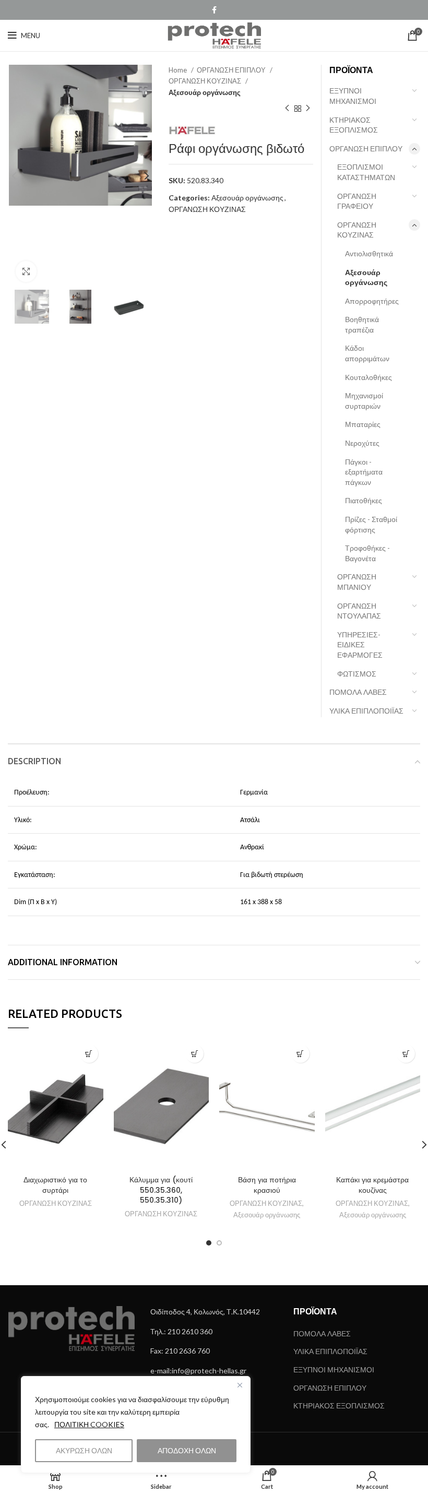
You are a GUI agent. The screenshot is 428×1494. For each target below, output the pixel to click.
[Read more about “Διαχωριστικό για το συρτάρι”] (89, 1054)
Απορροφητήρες (372, 301)
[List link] (213, 1312)
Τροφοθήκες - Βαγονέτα (367, 553)
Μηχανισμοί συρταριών (364, 400)
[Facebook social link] (214, 10)
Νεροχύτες (362, 442)
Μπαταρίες (363, 424)
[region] (136, 1424)
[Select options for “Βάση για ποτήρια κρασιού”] (300, 1054)
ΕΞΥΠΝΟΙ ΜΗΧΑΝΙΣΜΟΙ (352, 95)
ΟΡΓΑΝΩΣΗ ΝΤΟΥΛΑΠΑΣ (359, 611)
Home (178, 70)
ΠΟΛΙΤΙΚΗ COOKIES (89, 1424)
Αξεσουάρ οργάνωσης (205, 92)
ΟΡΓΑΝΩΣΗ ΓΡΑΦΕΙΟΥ (356, 201)
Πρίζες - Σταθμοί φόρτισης (371, 524)
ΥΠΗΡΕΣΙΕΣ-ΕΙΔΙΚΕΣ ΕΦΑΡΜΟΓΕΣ (360, 644)
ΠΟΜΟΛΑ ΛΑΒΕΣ (358, 691)
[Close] (239, 1385)
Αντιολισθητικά (369, 253)
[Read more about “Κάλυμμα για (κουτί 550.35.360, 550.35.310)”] (194, 1054)
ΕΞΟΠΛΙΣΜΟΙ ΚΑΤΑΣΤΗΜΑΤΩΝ (366, 172)
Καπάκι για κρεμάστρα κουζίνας (372, 1185)
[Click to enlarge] (26, 271)
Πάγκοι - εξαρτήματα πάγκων (364, 472)
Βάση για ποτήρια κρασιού (267, 1185)
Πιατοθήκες (363, 500)
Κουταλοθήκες (368, 377)
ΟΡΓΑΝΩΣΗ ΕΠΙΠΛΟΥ (232, 70)
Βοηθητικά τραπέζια (362, 324)
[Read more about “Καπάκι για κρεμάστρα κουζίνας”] (406, 1054)
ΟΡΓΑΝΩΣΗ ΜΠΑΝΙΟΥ (356, 581)
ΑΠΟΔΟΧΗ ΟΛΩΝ (187, 1450)
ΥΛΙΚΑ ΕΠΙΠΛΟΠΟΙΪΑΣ (366, 710)
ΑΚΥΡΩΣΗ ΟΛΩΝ (84, 1450)
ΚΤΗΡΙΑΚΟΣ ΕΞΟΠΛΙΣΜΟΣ (353, 125)
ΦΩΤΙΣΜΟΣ (356, 673)
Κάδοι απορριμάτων (367, 353)
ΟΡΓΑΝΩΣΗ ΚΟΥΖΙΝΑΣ (206, 81)
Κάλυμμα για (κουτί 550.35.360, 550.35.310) (161, 1190)
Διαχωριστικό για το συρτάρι (55, 1185)
